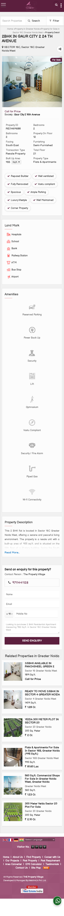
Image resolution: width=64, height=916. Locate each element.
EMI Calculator (33, 864)
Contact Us (22, 867)
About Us (18, 857)
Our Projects (12, 860)
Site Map (36, 867)
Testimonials (52, 864)
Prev (6, 81)
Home (10, 29)
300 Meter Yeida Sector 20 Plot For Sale (41, 805)
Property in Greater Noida (27, 29)
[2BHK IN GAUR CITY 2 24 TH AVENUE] (32, 100)
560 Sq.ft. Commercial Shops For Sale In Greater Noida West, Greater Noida (42, 778)
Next (57, 81)
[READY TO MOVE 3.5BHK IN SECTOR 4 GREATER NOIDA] (13, 699)
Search (35, 20)
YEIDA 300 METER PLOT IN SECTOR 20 (42, 721)
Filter (55, 20)
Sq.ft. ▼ (16, 162)
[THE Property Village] (31, 6)
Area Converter (13, 864)
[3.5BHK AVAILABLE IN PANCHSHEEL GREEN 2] (13, 671)
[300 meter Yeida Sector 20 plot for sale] (13, 812)
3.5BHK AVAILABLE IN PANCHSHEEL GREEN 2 (39, 665)
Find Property (33, 857)
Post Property (30, 860)
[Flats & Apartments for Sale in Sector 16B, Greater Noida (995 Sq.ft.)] (13, 757)
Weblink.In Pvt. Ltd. (37, 880)
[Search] (56, 5)
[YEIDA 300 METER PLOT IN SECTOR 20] (13, 727)
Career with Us (52, 857)
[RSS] (46, 867)
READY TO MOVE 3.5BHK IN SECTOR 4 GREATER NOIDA (42, 693)
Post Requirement (50, 860)
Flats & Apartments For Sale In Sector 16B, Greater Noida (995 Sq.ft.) (42, 750)
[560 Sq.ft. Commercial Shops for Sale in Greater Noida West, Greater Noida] (13, 785)
